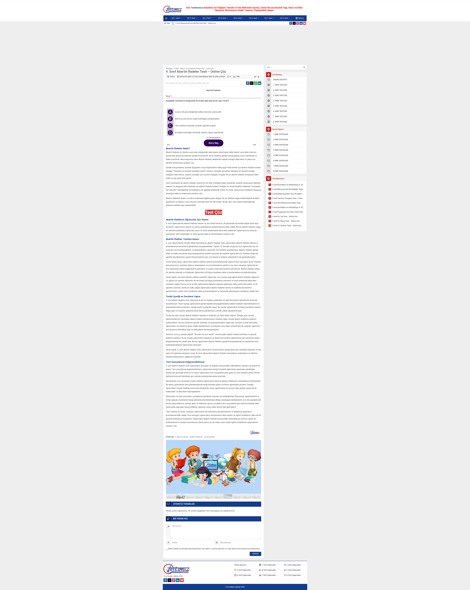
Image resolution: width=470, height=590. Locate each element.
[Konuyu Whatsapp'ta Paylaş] (255, 83)
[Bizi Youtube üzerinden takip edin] (304, 23)
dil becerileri (209, 437)
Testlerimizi (197, 7)
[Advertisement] (235, 44)
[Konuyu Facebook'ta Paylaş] (247, 83)
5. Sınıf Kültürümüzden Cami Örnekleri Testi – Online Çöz (195, 23)
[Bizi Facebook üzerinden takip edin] (290, 23)
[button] (171, 496)
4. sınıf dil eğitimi (181, 437)
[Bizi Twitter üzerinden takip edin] (294, 23)
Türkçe (182, 68)
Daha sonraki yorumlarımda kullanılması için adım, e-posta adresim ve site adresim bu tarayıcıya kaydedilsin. (214, 548)
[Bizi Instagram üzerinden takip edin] (297, 23)
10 (256, 496)
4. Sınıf (176, 68)
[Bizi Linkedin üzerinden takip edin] (301, 23)
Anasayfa (169, 68)
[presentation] (172, 22)
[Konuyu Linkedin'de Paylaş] (259, 83)
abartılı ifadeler (196, 437)
